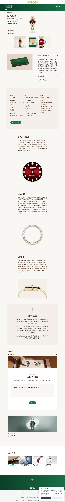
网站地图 (36, 500)
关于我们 (25, 500)
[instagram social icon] (28, 493)
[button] (30, 468)
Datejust (8, 9)
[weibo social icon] (37, 493)
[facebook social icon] (23, 493)
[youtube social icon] (32, 493)
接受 (46, 497)
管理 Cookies (18, 500)
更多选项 (45, 494)
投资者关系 (30, 500)
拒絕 (57, 497)
